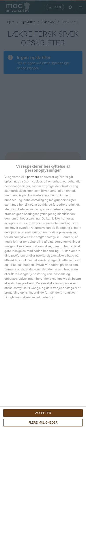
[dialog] (43, 347)
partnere (33, 176)
